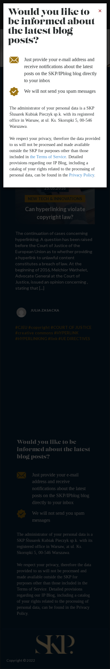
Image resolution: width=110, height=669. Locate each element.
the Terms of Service (48, 157)
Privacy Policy (81, 175)
